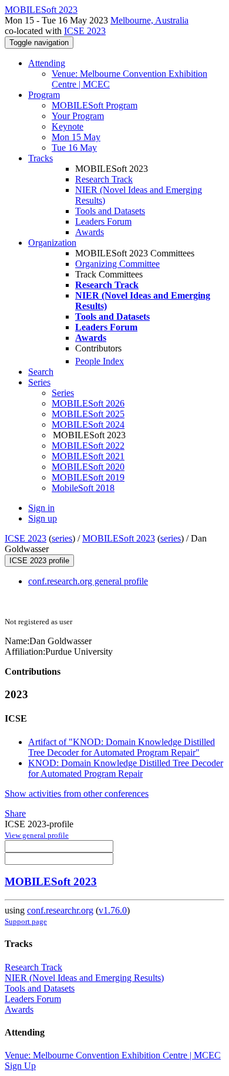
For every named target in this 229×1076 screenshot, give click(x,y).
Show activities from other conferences (77, 793)
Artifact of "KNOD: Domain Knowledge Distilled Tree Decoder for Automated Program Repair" (121, 747)
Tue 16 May (74, 148)
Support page (26, 921)
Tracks (40, 158)
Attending (46, 63)
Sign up (42, 518)
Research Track (104, 179)
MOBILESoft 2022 (88, 446)
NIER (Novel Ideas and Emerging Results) (84, 978)
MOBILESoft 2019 (88, 477)
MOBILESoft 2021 (88, 456)
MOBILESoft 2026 (88, 403)
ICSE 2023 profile (39, 560)
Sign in (41, 508)
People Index (99, 361)
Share (15, 813)
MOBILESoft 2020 (88, 467)
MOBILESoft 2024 (88, 424)
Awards (89, 232)
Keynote (67, 126)
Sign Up (20, 1066)
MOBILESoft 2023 (118, 538)
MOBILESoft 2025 (88, 414)
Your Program (78, 116)
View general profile (37, 835)
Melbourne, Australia (149, 20)
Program (44, 95)
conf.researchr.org (60, 910)
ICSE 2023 (85, 31)
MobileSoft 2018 (83, 488)
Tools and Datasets (110, 211)
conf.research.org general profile (88, 581)
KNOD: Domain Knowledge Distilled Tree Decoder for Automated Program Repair (125, 768)
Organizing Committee (117, 264)
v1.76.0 (113, 910)
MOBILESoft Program (94, 105)
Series (63, 393)
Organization (52, 243)
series (62, 538)
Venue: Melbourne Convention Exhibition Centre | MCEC (113, 1055)
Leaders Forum (103, 221)
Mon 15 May (76, 137)
